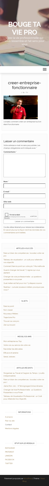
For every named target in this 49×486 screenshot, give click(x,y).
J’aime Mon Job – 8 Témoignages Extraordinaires (23, 386)
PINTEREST (9, 452)
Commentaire (10, 152)
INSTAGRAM (10, 448)
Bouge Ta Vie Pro (24, 28)
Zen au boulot (9, 325)
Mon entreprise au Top (13, 341)
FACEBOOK (9, 460)
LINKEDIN (9, 456)
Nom (6, 182)
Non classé (8, 310)
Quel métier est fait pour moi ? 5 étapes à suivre (23, 283)
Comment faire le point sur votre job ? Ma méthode (24, 266)
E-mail (7, 192)
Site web (7, 202)
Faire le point (9, 306)
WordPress (28, 479)
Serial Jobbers (9, 357)
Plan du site (9, 421)
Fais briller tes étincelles (13, 349)
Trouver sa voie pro (11, 321)
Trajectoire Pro (9, 317)
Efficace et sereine (11, 353)
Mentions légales (12, 428)
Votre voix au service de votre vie (17, 345)
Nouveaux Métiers (11, 314)
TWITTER (9, 463)
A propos (9, 417)
